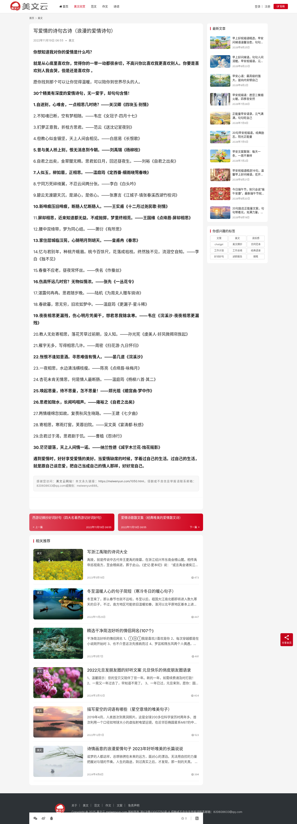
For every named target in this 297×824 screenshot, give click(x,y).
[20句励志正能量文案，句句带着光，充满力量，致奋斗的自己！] (220, 212)
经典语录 (256, 250)
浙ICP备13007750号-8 (155, 811)
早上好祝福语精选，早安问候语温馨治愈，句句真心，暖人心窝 (247, 42)
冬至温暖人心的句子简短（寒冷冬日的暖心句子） (131, 591)
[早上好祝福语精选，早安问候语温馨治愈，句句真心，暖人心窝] (220, 42)
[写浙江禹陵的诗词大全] (58, 564)
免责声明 (133, 805)
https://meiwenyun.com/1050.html (121, 481)
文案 (219, 238)
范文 (94, 6)
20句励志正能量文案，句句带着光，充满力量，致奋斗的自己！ (248, 212)
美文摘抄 (237, 244)
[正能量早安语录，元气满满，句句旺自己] (220, 118)
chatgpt (219, 244)
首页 (65, 6)
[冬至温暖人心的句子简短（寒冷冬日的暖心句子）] (58, 603)
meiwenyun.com (116, 811)
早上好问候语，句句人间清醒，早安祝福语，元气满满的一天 (247, 61)
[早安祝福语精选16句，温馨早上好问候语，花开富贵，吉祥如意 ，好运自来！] (220, 175)
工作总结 (237, 250)
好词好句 (219, 256)
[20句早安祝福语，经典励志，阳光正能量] (220, 137)
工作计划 (219, 250)
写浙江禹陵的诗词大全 (107, 552)
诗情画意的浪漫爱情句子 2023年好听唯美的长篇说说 (135, 748)
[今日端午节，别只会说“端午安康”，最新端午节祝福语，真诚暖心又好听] (220, 193)
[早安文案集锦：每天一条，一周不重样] (220, 156)
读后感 (255, 238)
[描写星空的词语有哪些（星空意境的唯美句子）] (58, 721)
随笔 (255, 256)
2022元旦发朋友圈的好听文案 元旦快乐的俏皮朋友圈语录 (139, 670)
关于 (74, 805)
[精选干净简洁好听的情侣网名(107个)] (58, 643)
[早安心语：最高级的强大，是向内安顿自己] (220, 80)
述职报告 (237, 256)
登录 (257, 6)
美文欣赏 (79, 6)
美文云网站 (64, 481)
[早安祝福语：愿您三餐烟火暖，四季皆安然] (220, 99)
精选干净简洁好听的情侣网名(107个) (120, 630)
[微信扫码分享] (36, 818)
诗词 (116, 6)
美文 (71, 40)
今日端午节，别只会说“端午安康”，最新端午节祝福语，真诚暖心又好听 (248, 193)
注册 (267, 6)
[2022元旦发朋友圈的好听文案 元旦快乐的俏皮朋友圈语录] (58, 682)
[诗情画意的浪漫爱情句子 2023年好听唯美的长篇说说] (58, 761)
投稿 (282, 6)
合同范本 (256, 244)
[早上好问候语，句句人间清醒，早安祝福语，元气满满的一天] (220, 61)
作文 (105, 6)
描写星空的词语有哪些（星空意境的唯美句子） (129, 709)
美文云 (101, 811)
